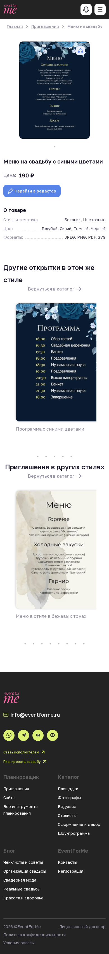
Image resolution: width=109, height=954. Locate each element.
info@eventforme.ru (35, 715)
